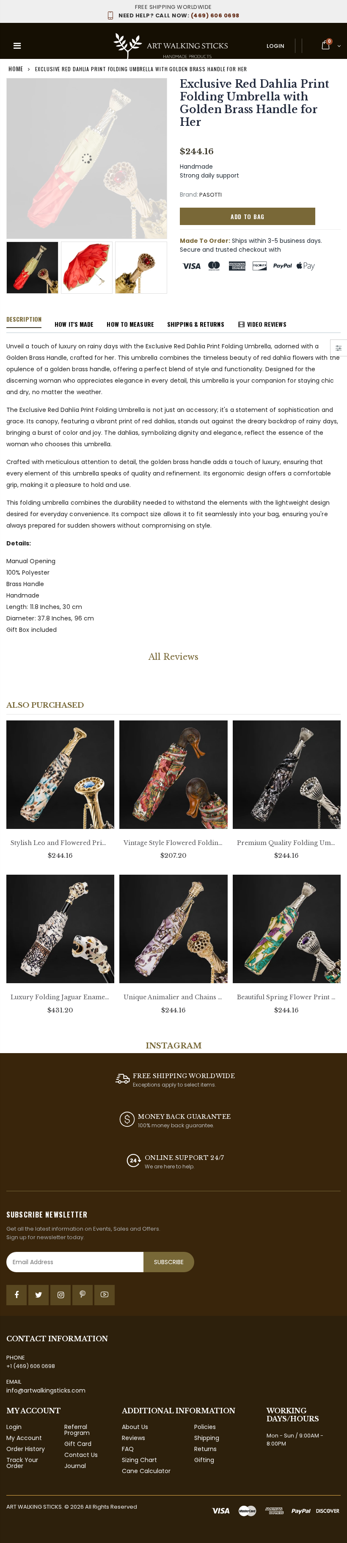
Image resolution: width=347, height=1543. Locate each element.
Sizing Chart (139, 1460)
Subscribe (169, 1262)
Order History (25, 1449)
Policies (205, 1427)
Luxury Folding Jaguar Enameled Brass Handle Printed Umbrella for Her (60, 997)
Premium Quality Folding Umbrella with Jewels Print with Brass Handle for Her (286, 843)
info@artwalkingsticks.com (45, 1390)
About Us (135, 1427)
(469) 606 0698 (179, 15)
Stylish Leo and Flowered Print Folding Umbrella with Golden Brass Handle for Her (60, 843)
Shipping (206, 1438)
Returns (205, 1449)
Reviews (133, 1438)
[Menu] (17, 46)
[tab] (23, 319)
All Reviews (173, 657)
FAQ (128, 1449)
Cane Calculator (146, 1471)
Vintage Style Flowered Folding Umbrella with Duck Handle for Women (173, 843)
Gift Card (77, 1444)
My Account (24, 1438)
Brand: (189, 195)
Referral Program (77, 1430)
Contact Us (81, 1455)
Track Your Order (22, 1463)
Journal (75, 1466)
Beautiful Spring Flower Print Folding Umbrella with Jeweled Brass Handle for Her (286, 997)
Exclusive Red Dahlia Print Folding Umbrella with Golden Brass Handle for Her (254, 103)
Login (275, 46)
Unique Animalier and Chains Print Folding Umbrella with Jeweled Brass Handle (173, 997)
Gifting (204, 1460)
